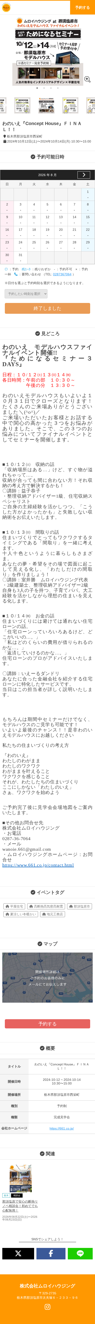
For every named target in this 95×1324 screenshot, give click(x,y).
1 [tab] (37, 88)
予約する (82, 7)
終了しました (47, 308)
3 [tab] (51, 88)
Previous (4, 105)
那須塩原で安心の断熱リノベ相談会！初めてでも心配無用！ (20, 1206)
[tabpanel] (47, 50)
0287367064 (62, 274)
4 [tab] (58, 88)
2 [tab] (44, 88)
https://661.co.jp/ (62, 1128)
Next (90, 105)
